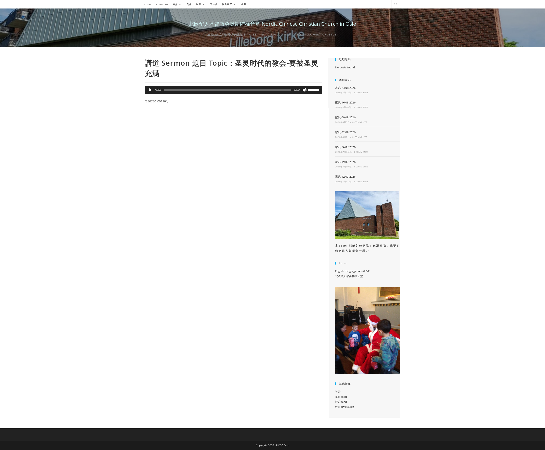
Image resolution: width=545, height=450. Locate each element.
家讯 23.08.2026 (345, 88)
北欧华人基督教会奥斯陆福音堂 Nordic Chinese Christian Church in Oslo (272, 23)
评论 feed (341, 402)
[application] (233, 90)
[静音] (305, 90)
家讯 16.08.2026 (345, 102)
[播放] (150, 90)
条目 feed (341, 397)
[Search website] (396, 4)
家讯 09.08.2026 (345, 117)
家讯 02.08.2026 (345, 132)
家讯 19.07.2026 (345, 162)
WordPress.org (344, 407)
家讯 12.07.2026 (345, 176)
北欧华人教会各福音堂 (349, 276)
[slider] (314, 89)
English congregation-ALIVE (352, 271)
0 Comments (361, 92)
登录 (338, 392)
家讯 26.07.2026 (345, 147)
